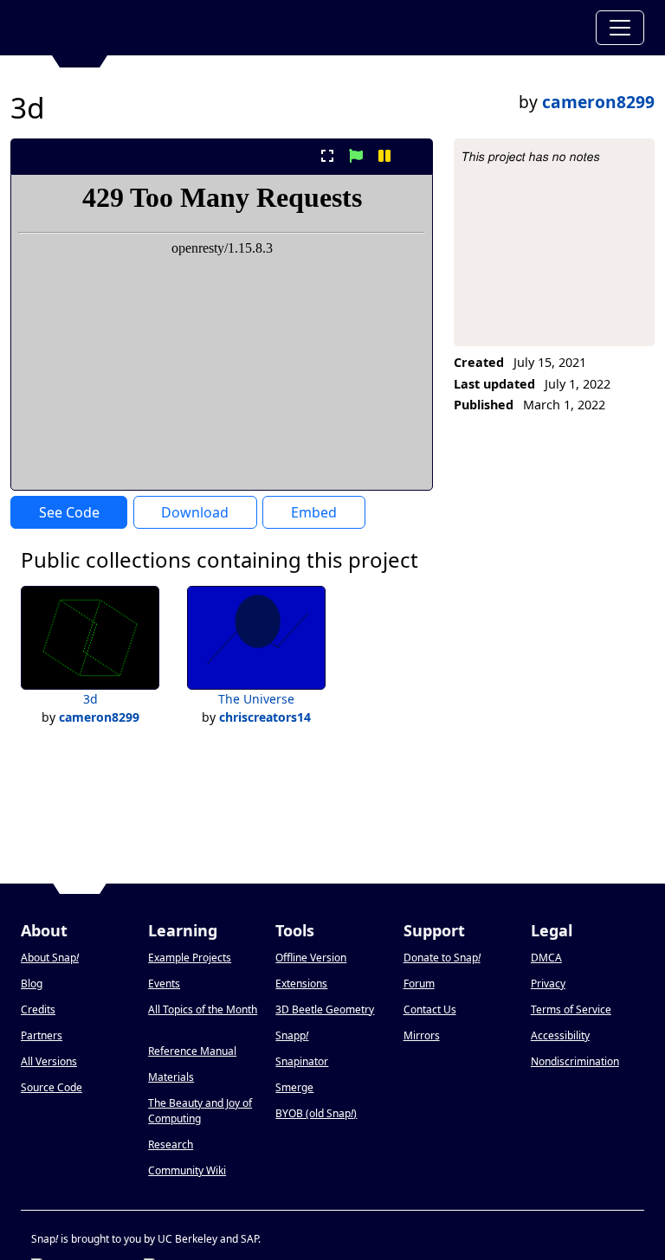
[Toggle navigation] (620, 27)
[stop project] (413, 155)
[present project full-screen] (326, 155)
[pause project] (384, 155)
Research (170, 1144)
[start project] (355, 155)
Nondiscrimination (575, 1061)
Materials (171, 1077)
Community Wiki (187, 1170)
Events (164, 983)
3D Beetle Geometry (324, 1009)
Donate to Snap (442, 957)
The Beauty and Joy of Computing (200, 1111)
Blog (31, 983)
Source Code (51, 1087)
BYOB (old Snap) (316, 1113)
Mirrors (422, 1035)
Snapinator (301, 1061)
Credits (38, 1009)
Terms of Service (571, 1009)
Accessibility (560, 1035)
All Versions (49, 1061)
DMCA (546, 957)
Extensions (301, 983)
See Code (69, 512)
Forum (419, 983)
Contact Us (430, 1009)
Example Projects (189, 957)
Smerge (294, 1087)
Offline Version (310, 957)
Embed (314, 512)
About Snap (50, 957)
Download (195, 512)
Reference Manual (192, 1051)
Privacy (548, 983)
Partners (41, 1035)
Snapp (291, 1035)
